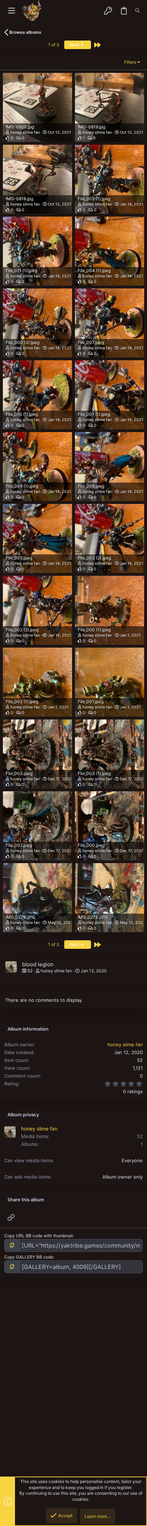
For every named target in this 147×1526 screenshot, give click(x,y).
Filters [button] (130, 62)
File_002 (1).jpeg (22, 701)
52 (140, 1136)
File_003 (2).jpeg (94, 557)
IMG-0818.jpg (19, 198)
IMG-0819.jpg (91, 126)
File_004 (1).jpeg (94, 270)
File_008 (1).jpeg (22, 486)
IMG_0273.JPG (93, 917)
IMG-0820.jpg (20, 126)
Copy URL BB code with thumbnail (38, 1235)
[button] (12, 11)
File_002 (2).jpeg (22, 629)
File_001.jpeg (90, 701)
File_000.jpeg (91, 845)
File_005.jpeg (19, 557)
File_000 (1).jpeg (94, 629)
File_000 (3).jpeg (22, 342)
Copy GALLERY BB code (28, 1257)
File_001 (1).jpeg (94, 414)
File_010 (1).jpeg (22, 414)
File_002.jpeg (19, 845)
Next (75, 44)
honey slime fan (25, 132)
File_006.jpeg (91, 486)
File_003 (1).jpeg (94, 773)
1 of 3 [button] (53, 44)
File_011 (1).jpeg (21, 270)
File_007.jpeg (91, 342)
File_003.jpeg (19, 773)
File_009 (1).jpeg (94, 198)
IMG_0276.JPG (20, 917)
